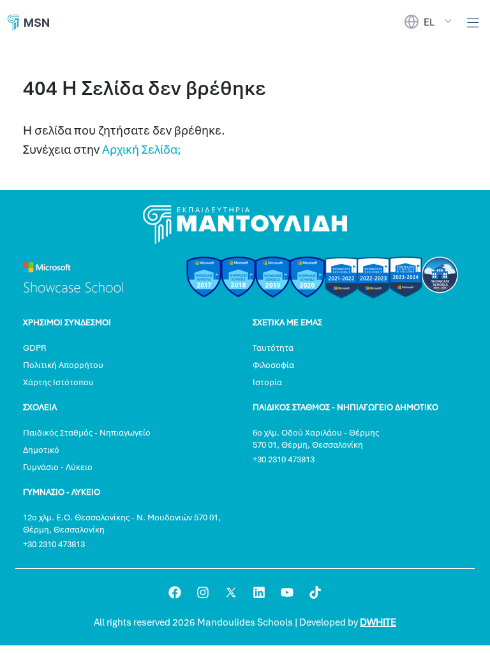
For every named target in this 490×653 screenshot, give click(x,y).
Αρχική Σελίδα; (141, 150)
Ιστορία (267, 382)
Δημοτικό (41, 449)
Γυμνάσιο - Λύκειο (58, 467)
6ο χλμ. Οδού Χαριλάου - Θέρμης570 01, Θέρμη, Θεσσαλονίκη (316, 438)
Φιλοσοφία (273, 365)
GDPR (34, 347)
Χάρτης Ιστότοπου (58, 382)
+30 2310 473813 (284, 459)
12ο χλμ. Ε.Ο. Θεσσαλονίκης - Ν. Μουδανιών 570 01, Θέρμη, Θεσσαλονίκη (122, 523)
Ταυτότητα (273, 347)
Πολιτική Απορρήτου (63, 365)
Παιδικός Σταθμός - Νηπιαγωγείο (87, 432)
